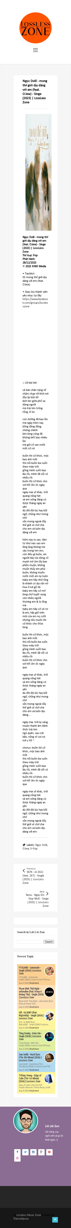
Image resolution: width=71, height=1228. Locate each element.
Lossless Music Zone (28, 1215)
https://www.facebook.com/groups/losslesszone (35, 303)
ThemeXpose (21, 1218)
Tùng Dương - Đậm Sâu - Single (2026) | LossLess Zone (30, 1036)
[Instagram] (33, 1152)
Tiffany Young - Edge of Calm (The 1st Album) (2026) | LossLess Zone (30, 1078)
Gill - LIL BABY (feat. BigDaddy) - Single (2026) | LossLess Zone (31, 1015)
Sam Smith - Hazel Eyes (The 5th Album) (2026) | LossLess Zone (30, 1057)
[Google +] (41, 1152)
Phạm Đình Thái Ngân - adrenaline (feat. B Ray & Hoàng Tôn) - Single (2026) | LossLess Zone (31, 993)
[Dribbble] (17, 1158)
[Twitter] (25, 1152)
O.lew (26, 848)
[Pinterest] (49, 1152)
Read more (34, 983)
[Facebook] (17, 1152)
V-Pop (34, 848)
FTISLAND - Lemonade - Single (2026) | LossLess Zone (30, 970)
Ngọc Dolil (41, 845)
